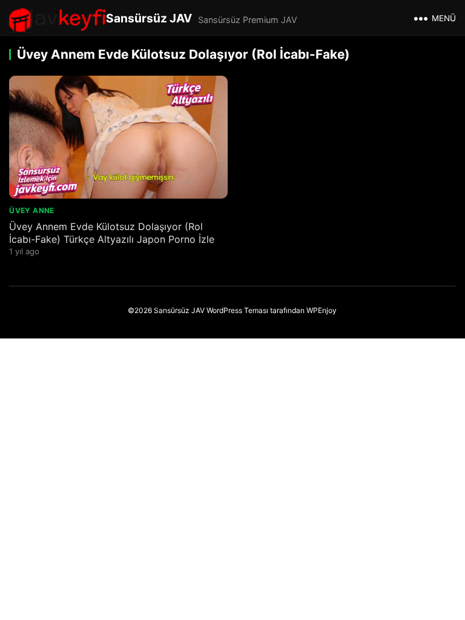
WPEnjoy (321, 310)
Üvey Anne (31, 210)
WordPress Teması (237, 310)
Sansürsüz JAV (149, 18)
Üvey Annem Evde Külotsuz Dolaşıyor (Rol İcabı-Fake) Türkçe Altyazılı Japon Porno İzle (111, 232)
